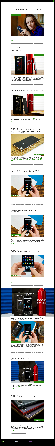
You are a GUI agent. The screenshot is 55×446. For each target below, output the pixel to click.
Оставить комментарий (22, 51)
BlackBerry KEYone (20, 386)
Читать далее (13, 40)
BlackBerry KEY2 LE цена (30, 43)
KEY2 (24, 386)
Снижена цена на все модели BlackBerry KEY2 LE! (27, 9)
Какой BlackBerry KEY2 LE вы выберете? (24, 396)
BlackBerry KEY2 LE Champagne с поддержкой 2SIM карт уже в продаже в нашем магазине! (26, 130)
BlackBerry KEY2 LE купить (24, 43)
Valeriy (17, 132)
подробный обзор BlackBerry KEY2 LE (30, 118)
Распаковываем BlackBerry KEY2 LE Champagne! (27, 90)
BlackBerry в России (5, 0)
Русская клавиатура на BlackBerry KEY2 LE (25, 251)
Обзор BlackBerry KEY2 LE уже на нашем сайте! (27, 318)
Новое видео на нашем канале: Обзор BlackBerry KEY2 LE (24, 210)
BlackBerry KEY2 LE (17, 43)
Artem (17, 51)
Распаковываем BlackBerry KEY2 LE (23, 358)
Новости (17, 47)
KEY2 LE (35, 43)
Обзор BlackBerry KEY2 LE (39, 43)
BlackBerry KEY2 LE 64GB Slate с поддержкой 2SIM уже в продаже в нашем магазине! (27, 171)
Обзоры (20, 47)
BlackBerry (13, 43)
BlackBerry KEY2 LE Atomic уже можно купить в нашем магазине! (27, 49)
